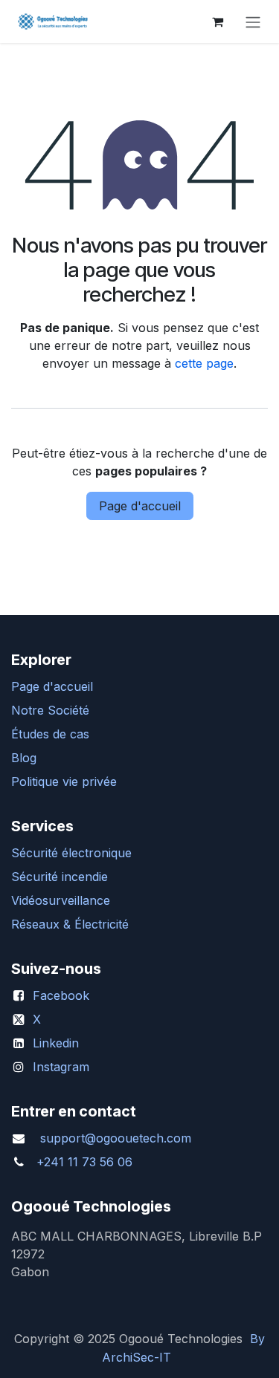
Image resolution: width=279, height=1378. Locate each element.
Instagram (61, 1066)
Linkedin (56, 1043)
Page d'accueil (140, 505)
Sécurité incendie (59, 876)
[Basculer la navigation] (253, 21)
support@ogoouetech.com (115, 1138)
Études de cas (50, 734)
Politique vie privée (64, 781)
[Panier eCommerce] (217, 21)
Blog (23, 757)
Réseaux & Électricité (70, 924)
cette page (204, 363)
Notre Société (50, 710)
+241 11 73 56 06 (84, 1161)
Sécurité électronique (71, 852)
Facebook (61, 995)
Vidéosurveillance (60, 900)
